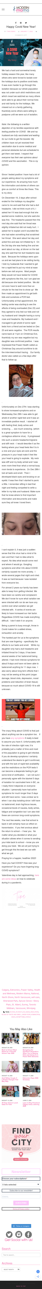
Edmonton (15, 989)
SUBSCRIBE (21, 1203)
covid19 (20, 1012)
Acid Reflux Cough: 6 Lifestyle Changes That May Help (10, 1079)
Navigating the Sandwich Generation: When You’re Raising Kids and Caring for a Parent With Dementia (31, 1053)
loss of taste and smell (12, 1014)
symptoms (21, 1017)
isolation (35, 1012)
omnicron (36, 1014)
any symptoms (17, 737)
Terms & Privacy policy (21, 1209)
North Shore (7, 997)
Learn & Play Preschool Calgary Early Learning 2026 (31, 1104)
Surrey (25, 1004)
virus (28, 1017)
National (35, 993)
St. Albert (16, 1004)
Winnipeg (31, 1008)
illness (27, 1012)
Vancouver (20, 1008)
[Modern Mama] (21, 9)
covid (13, 1012)
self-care (35, 997)
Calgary (5, 989)
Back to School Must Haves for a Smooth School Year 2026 (9, 1051)
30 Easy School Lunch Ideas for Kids (10, 1103)
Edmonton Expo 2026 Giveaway (30, 1079)
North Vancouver (22, 997)
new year (27, 1014)
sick (14, 1017)
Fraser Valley (27, 989)
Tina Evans (11, 31)
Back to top (21, 1286)
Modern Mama (23, 993)
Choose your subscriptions (14, 1179)
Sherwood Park (10, 1000)
